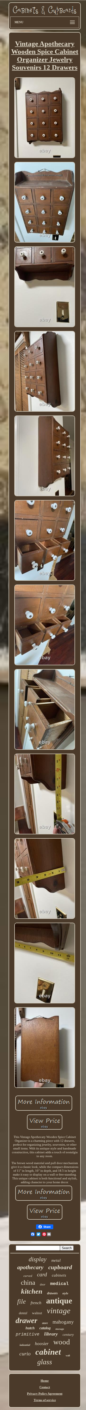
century (68, 1334)
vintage (58, 1310)
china (28, 1282)
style (65, 1293)
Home (45, 1380)
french (36, 1302)
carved (27, 1276)
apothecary (30, 1267)
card (42, 1275)
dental (23, 1313)
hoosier (41, 1343)
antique (59, 1300)
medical (59, 1283)
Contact (44, 1387)
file (21, 1301)
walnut (37, 1313)
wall (68, 1355)
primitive (27, 1334)
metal (56, 1260)
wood (61, 1342)
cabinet (48, 1352)
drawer (26, 1320)
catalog (45, 1328)
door (42, 1284)
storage (59, 1328)
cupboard (60, 1267)
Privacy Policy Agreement (44, 1393)
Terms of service (45, 1400)
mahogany (63, 1322)
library (51, 1333)
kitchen (31, 1291)
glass (44, 1362)
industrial (25, 1344)
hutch (30, 1328)
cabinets (59, 1275)
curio (25, 1354)
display (38, 1259)
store (45, 1323)
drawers (52, 1293)
